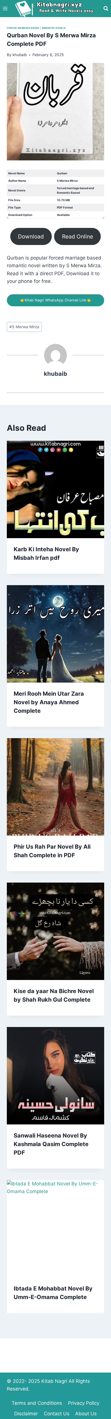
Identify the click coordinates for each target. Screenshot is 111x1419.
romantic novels (54, 27)
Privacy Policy (83, 1403)
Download (31, 236)
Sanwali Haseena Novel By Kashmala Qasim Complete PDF (51, 1144)
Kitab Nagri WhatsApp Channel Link (55, 300)
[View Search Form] (106, 8)
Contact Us (56, 1413)
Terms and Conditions (37, 1403)
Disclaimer (26, 1413)
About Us (86, 1413)
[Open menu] (5, 8)
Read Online (77, 236)
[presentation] (55, 489)
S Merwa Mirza (24, 326)
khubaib (55, 373)
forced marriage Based (23, 27)
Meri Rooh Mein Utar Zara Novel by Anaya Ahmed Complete (49, 702)
